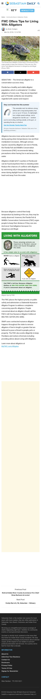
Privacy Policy (6, 665)
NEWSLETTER (27, 10)
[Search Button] (39, 3)
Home (3, 17)
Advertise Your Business (10, 657)
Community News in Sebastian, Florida (16, 17)
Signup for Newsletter (9, 671)
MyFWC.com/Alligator (10, 346)
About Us (4, 654)
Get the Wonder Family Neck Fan (15, 125)
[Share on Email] (33, 72)
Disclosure (5, 662)
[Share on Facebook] (7, 72)
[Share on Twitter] (20, 72)
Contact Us (5, 660)
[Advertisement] (20, 466)
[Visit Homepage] (20, 3)
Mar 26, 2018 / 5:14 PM (12, 32)
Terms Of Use (6, 668)
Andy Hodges (12, 29)
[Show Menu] (2, 3)
